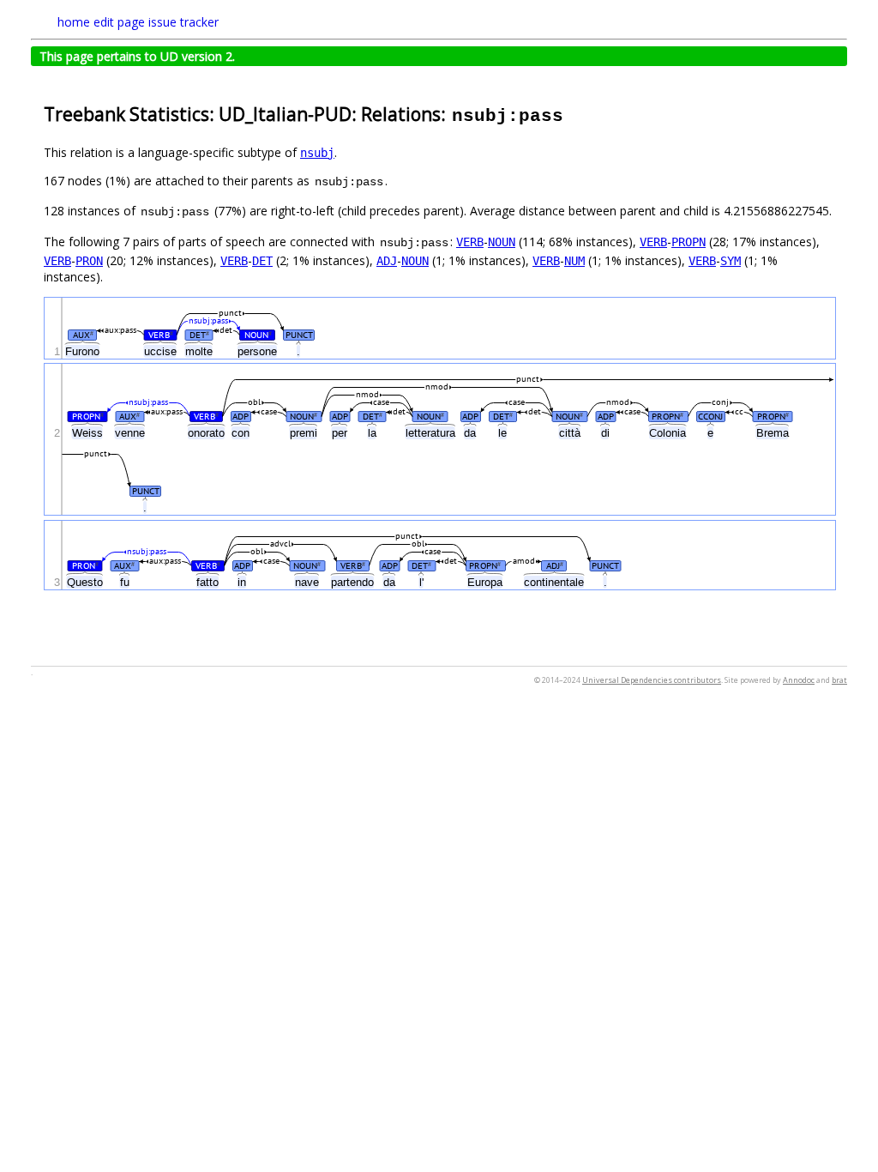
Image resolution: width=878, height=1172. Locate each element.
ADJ (386, 261)
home (73, 22)
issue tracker (183, 22)
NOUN (501, 242)
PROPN (688, 242)
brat (839, 680)
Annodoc (799, 680)
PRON (89, 261)
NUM (574, 261)
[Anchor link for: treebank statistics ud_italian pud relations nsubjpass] (574, 113)
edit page (119, 22)
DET (262, 261)
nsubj (317, 153)
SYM (730, 261)
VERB (470, 242)
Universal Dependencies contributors (651, 680)
